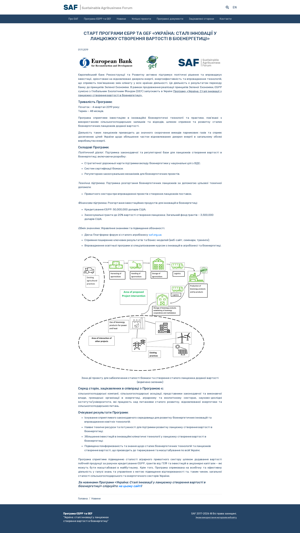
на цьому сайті (130, 486)
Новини (121, 18)
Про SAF (73, 18)
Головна (83, 498)
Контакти (226, 18)
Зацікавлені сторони (201, 18)
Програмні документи (170, 18)
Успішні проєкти (141, 18)
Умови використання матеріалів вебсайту (216, 517)
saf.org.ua (155, 234)
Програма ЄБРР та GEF (97, 18)
